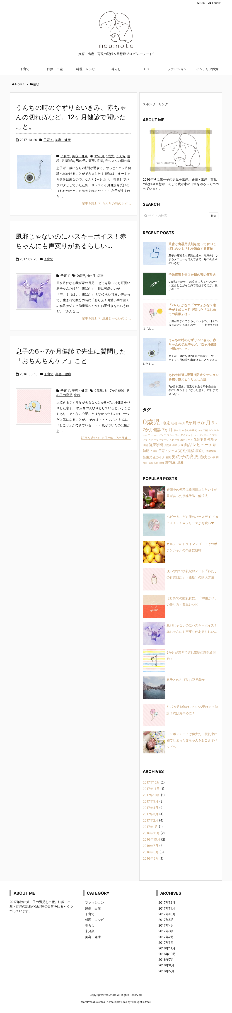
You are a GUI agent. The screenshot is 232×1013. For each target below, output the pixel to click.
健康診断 (156, 444)
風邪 (180, 462)
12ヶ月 (99, 156)
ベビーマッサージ (159, 439)
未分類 (89, 931)
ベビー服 (174, 439)
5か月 (191, 422)
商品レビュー (196, 444)
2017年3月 (150, 814)
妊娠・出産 (55, 69)
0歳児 (81, 275)
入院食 (168, 445)
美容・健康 (63, 140)
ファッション (176, 69)
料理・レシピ (85, 69)
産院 (168, 457)
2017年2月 (150, 820)
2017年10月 (151, 795)
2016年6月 (151, 852)
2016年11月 (151, 833)
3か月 (174, 423)
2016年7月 (150, 846)
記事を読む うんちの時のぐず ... (106, 203)
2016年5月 (151, 858)
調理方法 (154, 462)
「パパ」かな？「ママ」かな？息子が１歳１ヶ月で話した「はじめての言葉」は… (192, 309)
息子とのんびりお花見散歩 (186, 679)
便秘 (210, 439)
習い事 (211, 457)
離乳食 (170, 462)
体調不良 (200, 439)
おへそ (177, 430)
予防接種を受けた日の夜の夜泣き (192, 274)
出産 (174, 445)
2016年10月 (151, 839)
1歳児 (110, 156)
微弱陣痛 (211, 451)
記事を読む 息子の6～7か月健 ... (106, 438)
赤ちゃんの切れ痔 (117, 160)
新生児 (147, 457)
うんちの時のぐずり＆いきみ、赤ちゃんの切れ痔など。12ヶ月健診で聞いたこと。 (71, 117)
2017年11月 (151, 789)
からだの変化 (189, 430)
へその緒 (203, 430)
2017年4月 (150, 808)
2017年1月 (150, 827)
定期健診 (67, 160)
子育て (24, 69)
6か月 (204, 422)
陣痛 (162, 462)
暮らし (116, 69)
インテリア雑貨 (207, 69)
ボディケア (186, 439)
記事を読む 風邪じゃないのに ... (106, 318)
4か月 (91, 275)
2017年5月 (150, 801)
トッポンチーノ (202, 435)
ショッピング (158, 435)
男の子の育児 (85, 160)
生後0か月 (159, 457)
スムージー (173, 435)
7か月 (167, 429)
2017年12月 (151, 782)
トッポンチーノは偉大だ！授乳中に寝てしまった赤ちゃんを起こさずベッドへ (192, 740)
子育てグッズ (167, 451)
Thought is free (141, 1001)
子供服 (153, 451)
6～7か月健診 (114, 390)
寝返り (200, 451)
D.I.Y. (146, 69)
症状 (100, 160)
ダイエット (186, 435)
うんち (120, 156)
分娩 (180, 445)
